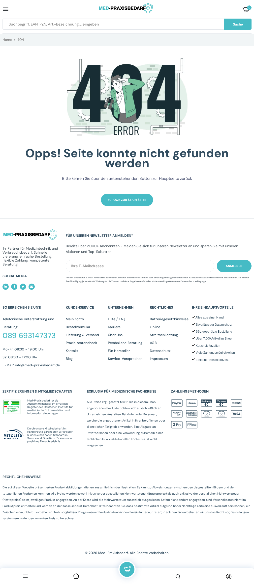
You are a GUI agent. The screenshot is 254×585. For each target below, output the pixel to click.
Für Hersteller (119, 350)
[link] (76, 576)
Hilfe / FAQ (116, 319)
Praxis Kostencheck (81, 343)
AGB (153, 343)
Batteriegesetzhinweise (169, 319)
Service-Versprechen (125, 358)
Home (7, 39)
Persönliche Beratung (125, 343)
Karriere (114, 327)
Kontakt (72, 350)
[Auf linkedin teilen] (5, 287)
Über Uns (115, 335)
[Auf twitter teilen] (23, 287)
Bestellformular (78, 327)
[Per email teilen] (32, 287)
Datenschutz (160, 350)
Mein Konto (75, 319)
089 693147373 (29, 335)
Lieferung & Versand (82, 335)
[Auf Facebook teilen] (14, 287)
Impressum (159, 358)
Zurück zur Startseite (127, 200)
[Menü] (25, 576)
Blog (69, 358)
